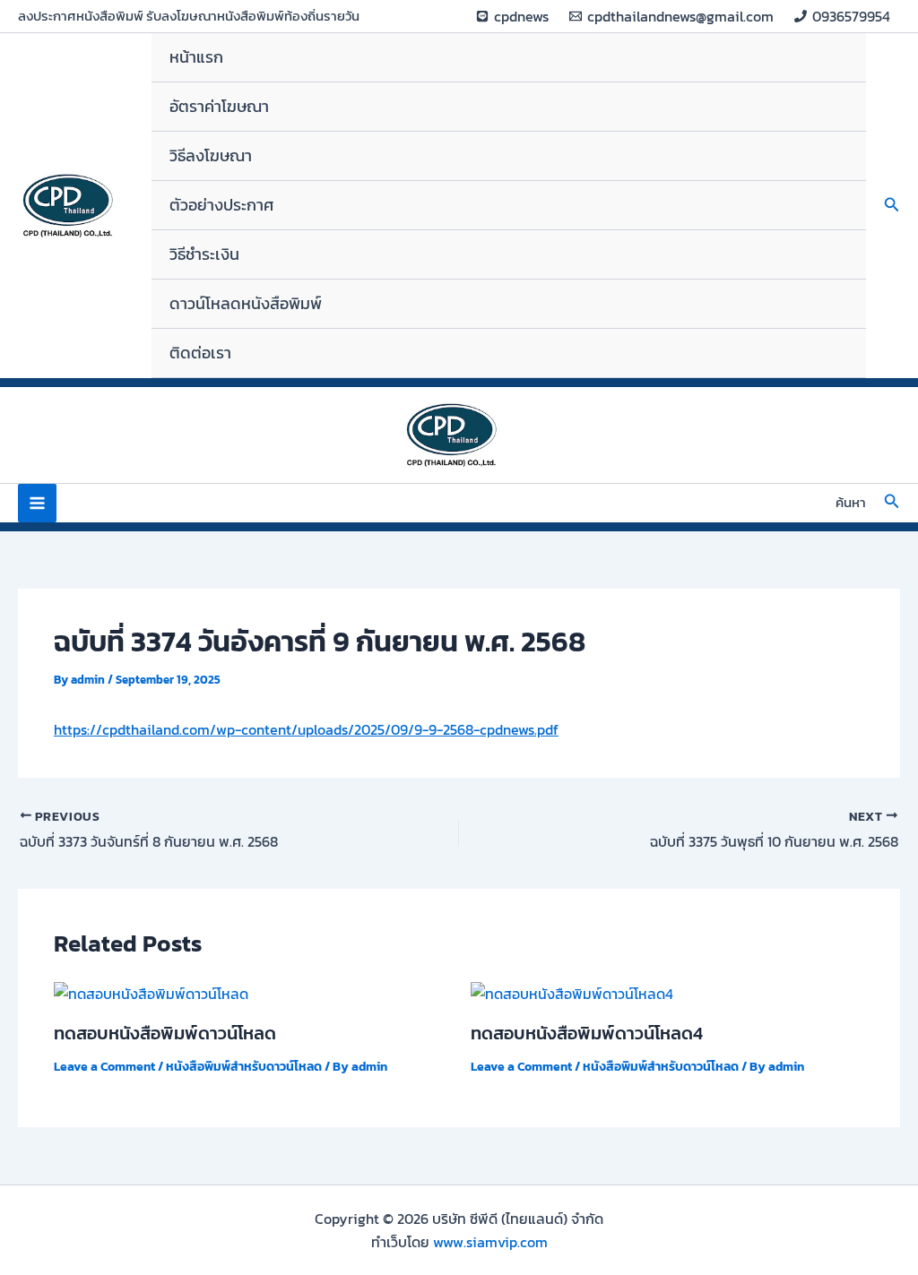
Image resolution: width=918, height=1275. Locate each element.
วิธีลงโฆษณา (210, 155)
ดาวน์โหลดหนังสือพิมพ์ (245, 303)
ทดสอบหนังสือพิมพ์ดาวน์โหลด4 (587, 1033)
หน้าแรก (196, 57)
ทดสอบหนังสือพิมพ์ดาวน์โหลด (165, 1033)
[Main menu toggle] (37, 503)
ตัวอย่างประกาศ (221, 205)
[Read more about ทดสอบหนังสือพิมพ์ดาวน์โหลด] (151, 992)
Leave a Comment (104, 1066)
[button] (892, 206)
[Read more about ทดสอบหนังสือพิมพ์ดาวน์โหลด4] (572, 992)
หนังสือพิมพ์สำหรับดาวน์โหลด (244, 1066)
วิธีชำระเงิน (204, 254)
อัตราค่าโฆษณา (219, 106)
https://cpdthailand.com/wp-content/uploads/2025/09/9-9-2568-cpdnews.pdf (306, 729)
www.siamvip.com (490, 1242)
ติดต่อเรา (200, 352)
